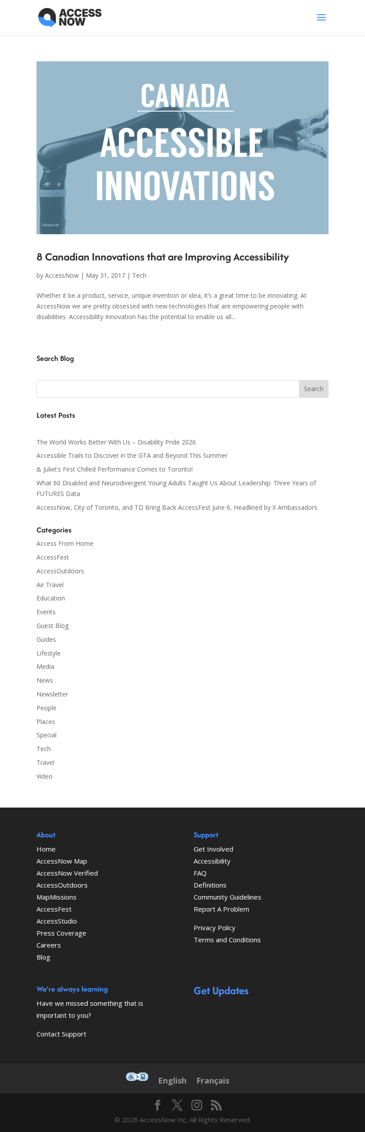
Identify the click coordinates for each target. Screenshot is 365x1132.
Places (45, 721)
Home (46, 848)
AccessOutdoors (60, 571)
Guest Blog (52, 625)
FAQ (200, 872)
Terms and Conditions (227, 939)
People (46, 708)
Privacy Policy (214, 927)
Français (212, 1080)
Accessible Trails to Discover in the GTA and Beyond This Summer (131, 455)
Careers (48, 944)
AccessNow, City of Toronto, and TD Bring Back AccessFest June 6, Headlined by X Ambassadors (176, 507)
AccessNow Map (61, 860)
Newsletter (52, 694)
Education (50, 598)
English (172, 1080)
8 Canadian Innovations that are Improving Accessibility (162, 256)
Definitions (210, 884)
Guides (46, 639)
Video (44, 776)
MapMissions (56, 896)
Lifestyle (48, 653)
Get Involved (213, 848)
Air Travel (50, 584)
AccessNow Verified (67, 872)
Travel (45, 762)
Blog (43, 956)
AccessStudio (56, 920)
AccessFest (52, 557)
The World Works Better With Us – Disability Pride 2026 (116, 442)
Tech (139, 275)
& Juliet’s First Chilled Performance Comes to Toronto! (114, 469)
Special (46, 735)
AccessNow (62, 275)
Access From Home (64, 543)
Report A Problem (221, 908)
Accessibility (212, 860)
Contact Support (61, 1033)
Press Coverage (61, 932)
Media (45, 666)
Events (46, 612)
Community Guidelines (227, 896)
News (44, 680)
